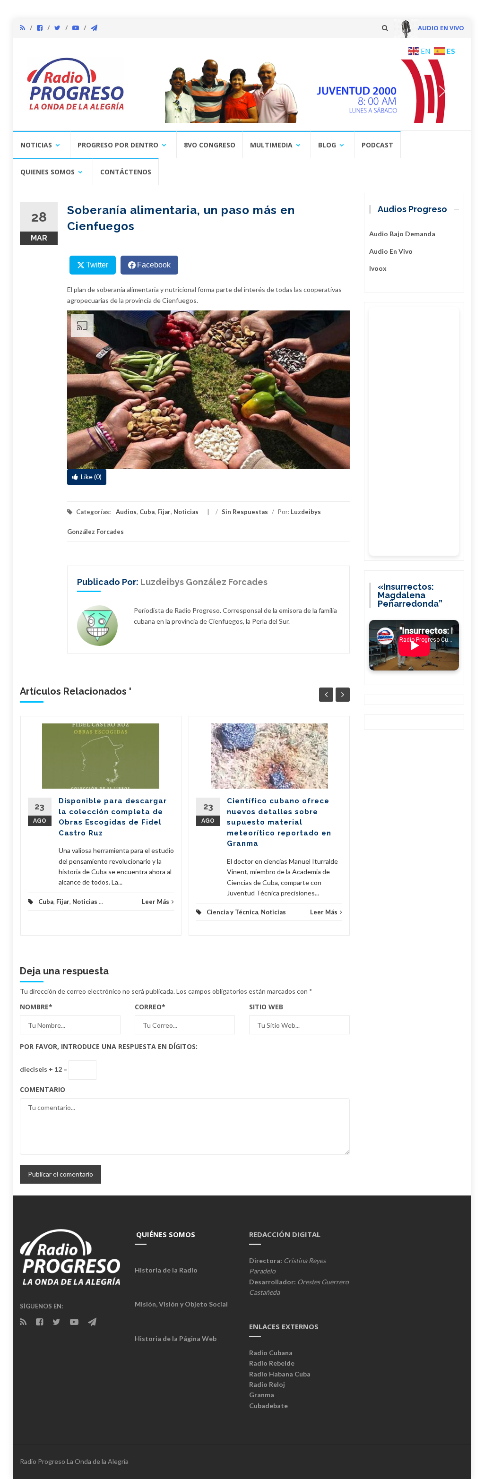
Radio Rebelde (271, 1363)
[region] (297, 91)
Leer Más (155, 901)
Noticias (36, 144)
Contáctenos (125, 171)
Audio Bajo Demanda (402, 234)
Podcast (377, 144)
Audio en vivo (391, 251)
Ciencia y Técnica (232, 912)
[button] (297, 91)
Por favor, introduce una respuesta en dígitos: (109, 1046)
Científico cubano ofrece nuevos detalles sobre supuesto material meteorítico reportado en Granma (279, 822)
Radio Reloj (267, 1384)
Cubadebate (268, 1406)
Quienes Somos (47, 171)
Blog (327, 144)
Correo (150, 1006)
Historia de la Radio (166, 1270)
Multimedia (271, 144)
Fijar (164, 512)
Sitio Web (266, 1006)
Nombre (36, 1006)
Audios (126, 512)
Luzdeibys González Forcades (204, 582)
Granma (261, 1395)
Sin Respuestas (245, 512)
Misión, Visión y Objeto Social (181, 1304)
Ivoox (378, 268)
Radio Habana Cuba (280, 1374)
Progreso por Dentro (118, 144)
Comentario (42, 1089)
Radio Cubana (271, 1353)
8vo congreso (209, 144)
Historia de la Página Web (175, 1338)
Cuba (147, 512)
